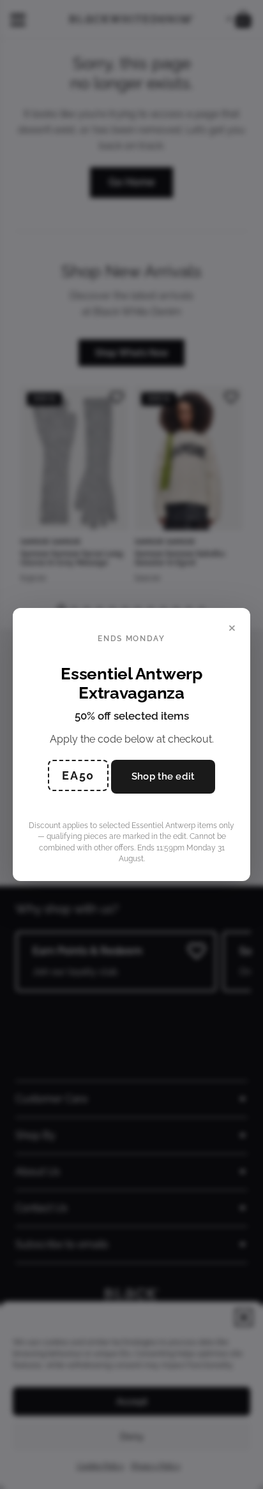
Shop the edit (163, 776)
